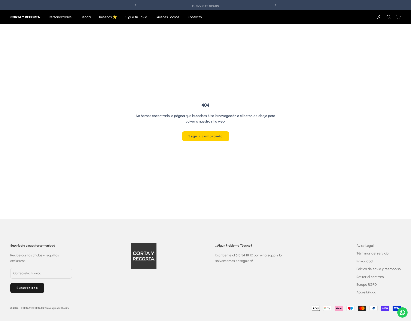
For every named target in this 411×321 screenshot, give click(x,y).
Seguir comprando (205, 136)
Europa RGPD (366, 285)
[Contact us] (402, 312)
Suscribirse (27, 288)
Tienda (85, 17)
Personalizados (60, 17)
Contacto (195, 17)
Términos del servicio (372, 253)
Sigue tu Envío (136, 17)
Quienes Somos (167, 17)
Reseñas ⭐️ (108, 17)
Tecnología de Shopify (57, 308)
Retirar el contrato (370, 277)
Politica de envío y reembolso (378, 269)
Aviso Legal (365, 246)
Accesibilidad (366, 292)
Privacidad (364, 261)
